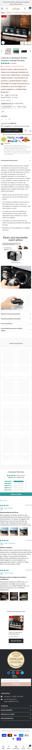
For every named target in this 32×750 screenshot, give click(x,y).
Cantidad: (4, 116)
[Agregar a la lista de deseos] (21, 617)
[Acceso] (25, 9)
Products (9, 12)
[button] (26, 43)
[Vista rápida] (21, 620)
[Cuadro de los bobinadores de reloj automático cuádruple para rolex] (16, 623)
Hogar (2, 12)
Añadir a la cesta (12, 130)
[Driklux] (16, 660)
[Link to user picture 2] (14, 531)
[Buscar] (7, 9)
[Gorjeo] (22, 672)
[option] (16, 30)
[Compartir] (29, 131)
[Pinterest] (17, 672)
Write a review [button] (16, 494)
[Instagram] (13, 672)
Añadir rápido (16, 641)
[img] (4, 505)
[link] (26, 130)
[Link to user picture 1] (4, 531)
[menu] (2, 8)
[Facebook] (8, 672)
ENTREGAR (16, 684)
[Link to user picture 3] (23, 531)
